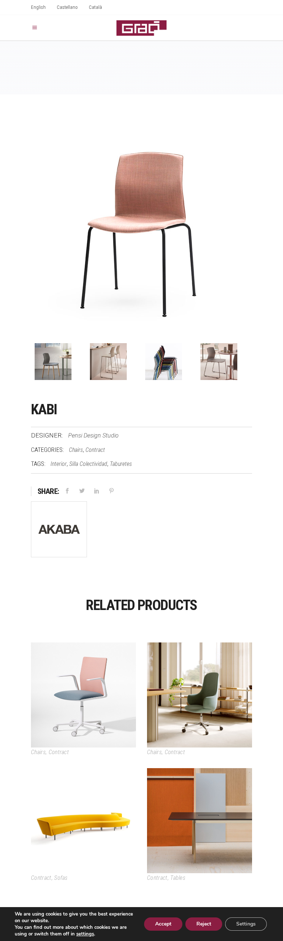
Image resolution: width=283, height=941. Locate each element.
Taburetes (121, 463)
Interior (58, 463)
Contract (95, 449)
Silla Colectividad (88, 463)
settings (85, 934)
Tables (177, 877)
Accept (163, 923)
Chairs (76, 449)
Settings (246, 923)
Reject (203, 923)
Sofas (61, 877)
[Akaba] (59, 530)
